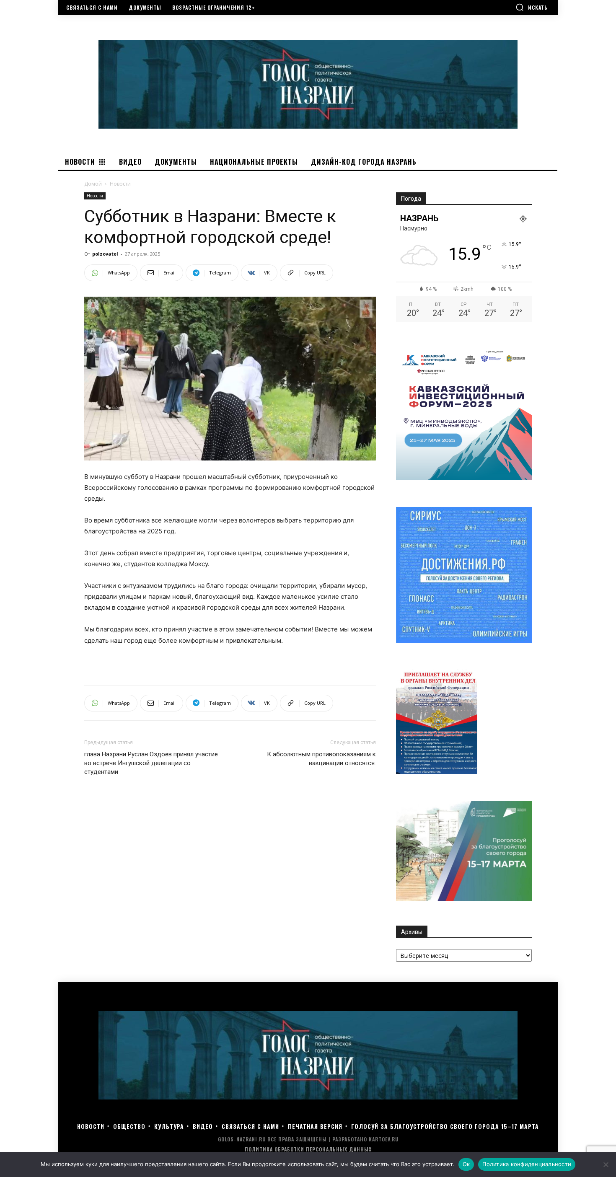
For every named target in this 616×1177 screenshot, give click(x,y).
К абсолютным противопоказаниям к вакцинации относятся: (321, 758)
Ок (466, 1164)
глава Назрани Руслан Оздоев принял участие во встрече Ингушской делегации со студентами (151, 763)
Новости (95, 196)
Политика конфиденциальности (526, 1164)
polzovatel (105, 254)
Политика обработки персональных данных (308, 1149)
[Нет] (605, 1164)
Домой (93, 183)
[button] (531, 7)
